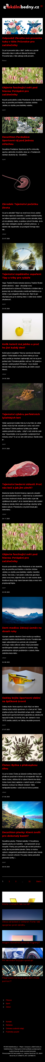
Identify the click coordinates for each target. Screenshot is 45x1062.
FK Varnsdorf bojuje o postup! (17, 960)
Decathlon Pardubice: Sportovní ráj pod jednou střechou (18, 140)
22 (30, 881)
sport (4, 110)
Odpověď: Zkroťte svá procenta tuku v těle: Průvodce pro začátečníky (22, 42)
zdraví (4, 234)
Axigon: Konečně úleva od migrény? (21, 942)
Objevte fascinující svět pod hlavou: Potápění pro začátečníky (19, 91)
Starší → (39, 881)
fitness (4, 60)
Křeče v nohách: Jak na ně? (16, 904)
